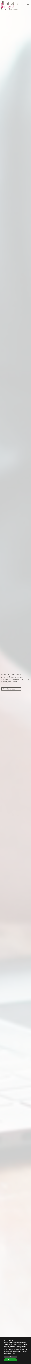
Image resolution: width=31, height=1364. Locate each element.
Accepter (11, 1360)
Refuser (11, 1357)
